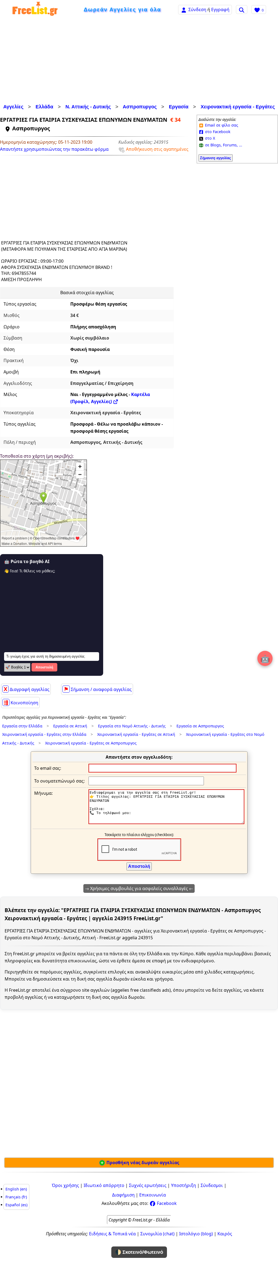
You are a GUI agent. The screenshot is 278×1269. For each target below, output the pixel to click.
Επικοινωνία (152, 1195)
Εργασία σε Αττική (70, 725)
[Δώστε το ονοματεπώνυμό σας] (146, 780)
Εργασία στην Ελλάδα (22, 725)
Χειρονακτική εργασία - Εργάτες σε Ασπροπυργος (91, 743)
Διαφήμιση (123, 1195)
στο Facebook (217, 131)
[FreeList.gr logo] (35, 9)
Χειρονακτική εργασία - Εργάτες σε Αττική (136, 734)
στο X (209, 138)
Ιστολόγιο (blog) (196, 1234)
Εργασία (178, 106)
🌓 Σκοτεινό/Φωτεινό (139, 1252)
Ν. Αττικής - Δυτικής (88, 106)
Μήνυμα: (43, 793)
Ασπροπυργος (140, 106)
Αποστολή (44, 667)
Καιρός (224, 1234)
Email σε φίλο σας (221, 125)
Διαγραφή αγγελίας (26, 689)
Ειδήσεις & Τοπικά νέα (112, 1234)
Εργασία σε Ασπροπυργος (200, 725)
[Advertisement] (139, 61)
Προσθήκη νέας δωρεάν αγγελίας (142, 1163)
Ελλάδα (44, 106)
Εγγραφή (220, 9)
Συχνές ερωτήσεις (147, 1185)
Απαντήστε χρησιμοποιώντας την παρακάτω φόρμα (54, 149)
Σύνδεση (197, 9)
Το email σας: (47, 768)
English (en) (16, 1189)
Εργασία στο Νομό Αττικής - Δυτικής (132, 725)
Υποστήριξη (183, 1185)
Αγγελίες (13, 106)
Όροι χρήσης (65, 1185)
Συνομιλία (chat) (157, 1234)
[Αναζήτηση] (241, 9)
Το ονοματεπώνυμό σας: (59, 781)
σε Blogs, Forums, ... (223, 144)
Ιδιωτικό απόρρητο (104, 1185)
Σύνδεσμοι (212, 1185)
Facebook (166, 1203)
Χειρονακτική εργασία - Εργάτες (238, 106)
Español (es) (16, 1204)
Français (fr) (16, 1196)
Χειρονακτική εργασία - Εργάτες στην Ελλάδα (44, 734)
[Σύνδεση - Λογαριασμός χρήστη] (184, 9)
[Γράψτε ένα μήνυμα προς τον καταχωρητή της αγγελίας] (166, 822)
